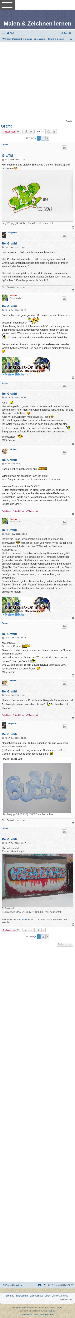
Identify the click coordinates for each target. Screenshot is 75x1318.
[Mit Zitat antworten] (64, 147)
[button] (47, 138)
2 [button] (43, 138)
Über (47, 1295)
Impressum (22, 1295)
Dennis (5, 144)
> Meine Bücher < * (16, 374)
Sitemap (10, 1295)
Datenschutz (36, 1295)
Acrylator (12, 233)
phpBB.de (50, 1311)
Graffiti (6, 126)
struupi (13, 449)
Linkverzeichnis (60, 1295)
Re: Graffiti (9, 243)
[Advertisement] (37, 81)
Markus (13, 296)
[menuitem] (10, 33)
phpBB (27, 1307)
